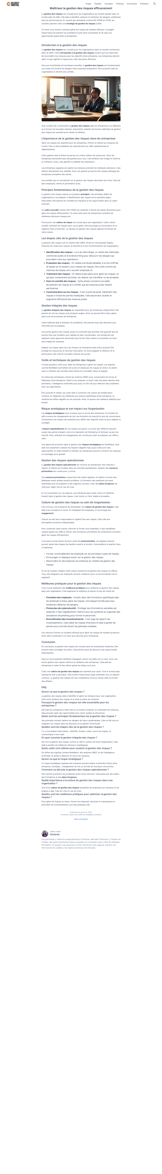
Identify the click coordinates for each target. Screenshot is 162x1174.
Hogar (88, 3)
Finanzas (120, 3)
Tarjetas (97, 3)
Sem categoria (81, 819)
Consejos (109, 3)
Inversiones (132, 3)
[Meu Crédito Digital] (13, 4)
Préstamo (144, 3)
